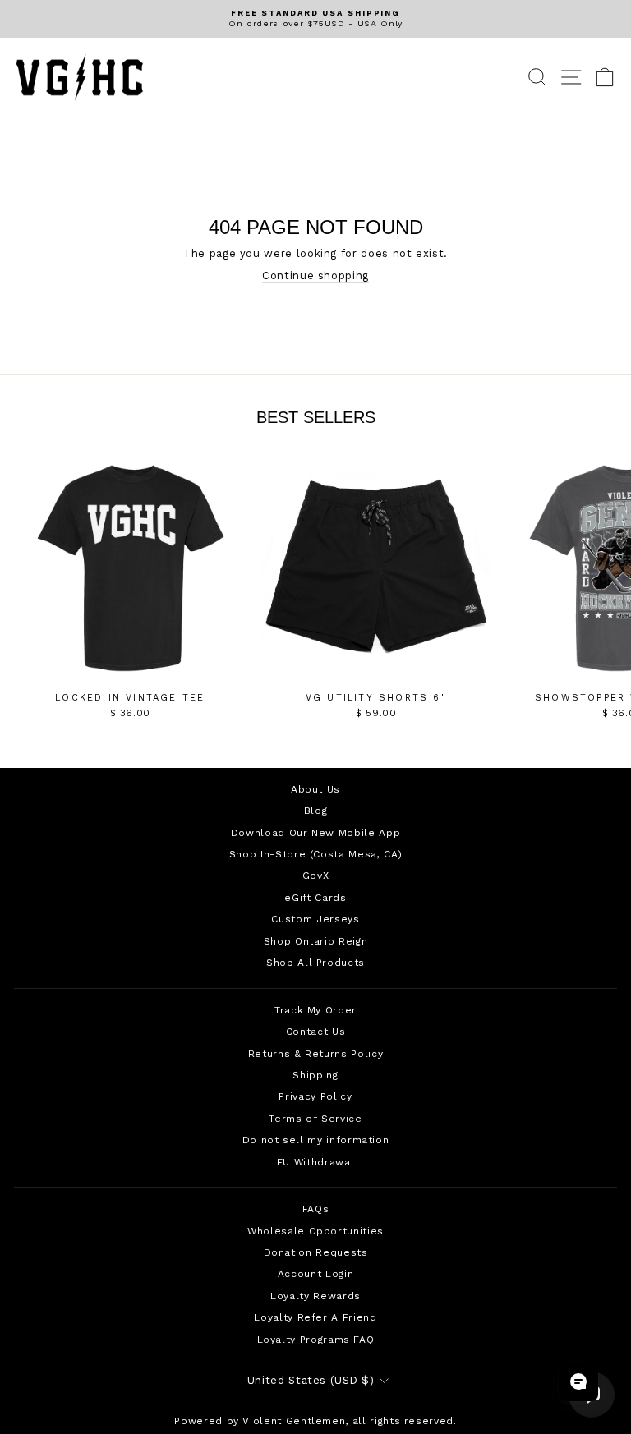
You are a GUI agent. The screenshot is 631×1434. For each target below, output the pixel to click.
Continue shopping (315, 275)
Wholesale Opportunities (315, 1231)
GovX (315, 875)
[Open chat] (578, 1381)
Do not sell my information (315, 1140)
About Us (315, 789)
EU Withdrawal (315, 1162)
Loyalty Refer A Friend (315, 1317)
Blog (316, 810)
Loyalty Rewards (315, 1296)
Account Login (315, 1274)
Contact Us (315, 1031)
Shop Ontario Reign (316, 941)
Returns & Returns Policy (315, 1053)
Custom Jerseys (315, 919)
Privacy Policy (315, 1096)
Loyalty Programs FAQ (316, 1339)
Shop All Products (315, 962)
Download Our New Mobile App (315, 833)
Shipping (315, 1075)
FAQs (315, 1209)
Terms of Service (315, 1118)
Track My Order (315, 1010)
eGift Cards (315, 897)
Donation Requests (316, 1252)
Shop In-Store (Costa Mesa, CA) (315, 854)
